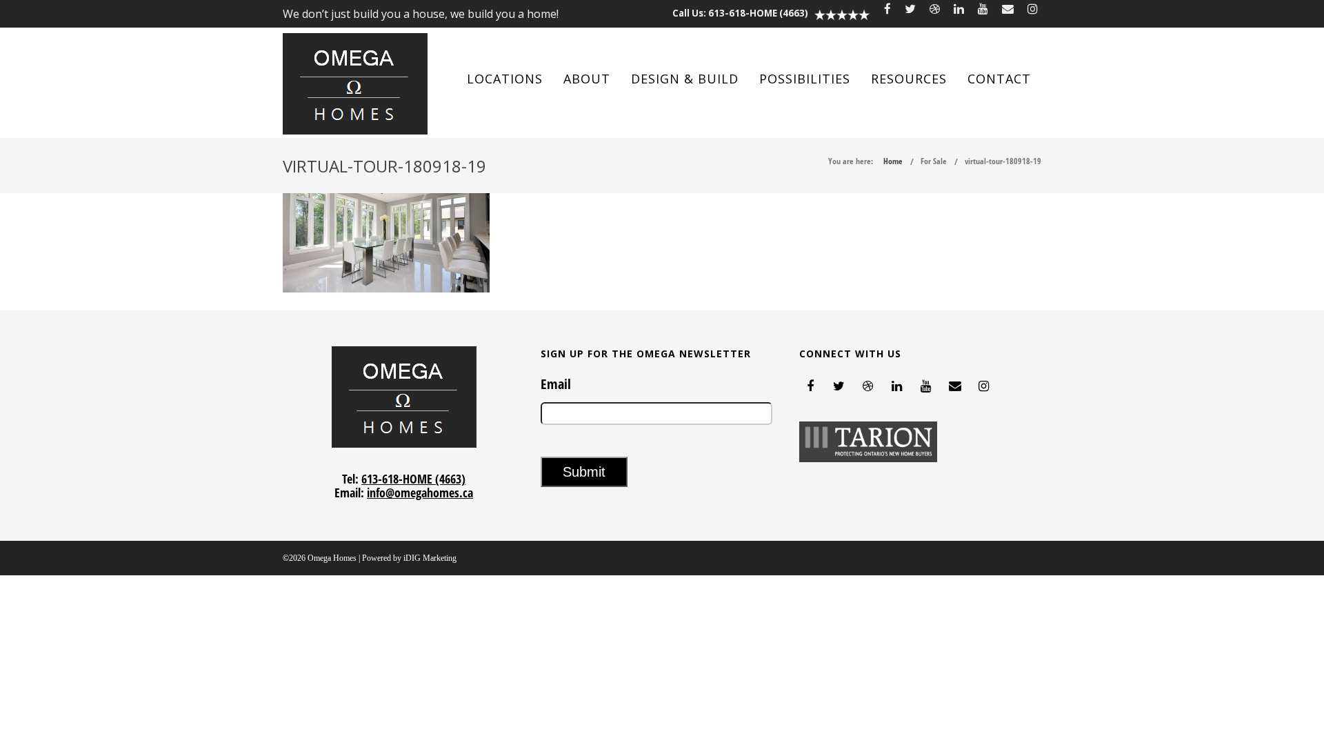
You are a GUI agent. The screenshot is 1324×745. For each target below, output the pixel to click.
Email (556, 384)
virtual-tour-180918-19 (1003, 161)
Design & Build (685, 79)
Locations (505, 79)
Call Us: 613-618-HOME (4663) (740, 13)
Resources (909, 79)
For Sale (934, 161)
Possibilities (804, 79)
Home (893, 161)
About (586, 79)
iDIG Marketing (430, 558)
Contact (999, 79)
